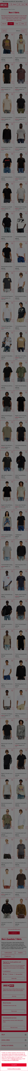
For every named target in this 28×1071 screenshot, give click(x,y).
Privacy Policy (6, 1060)
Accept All (14, 1064)
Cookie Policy (15, 1060)
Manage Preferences (16, 1058)
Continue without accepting (14, 1068)
